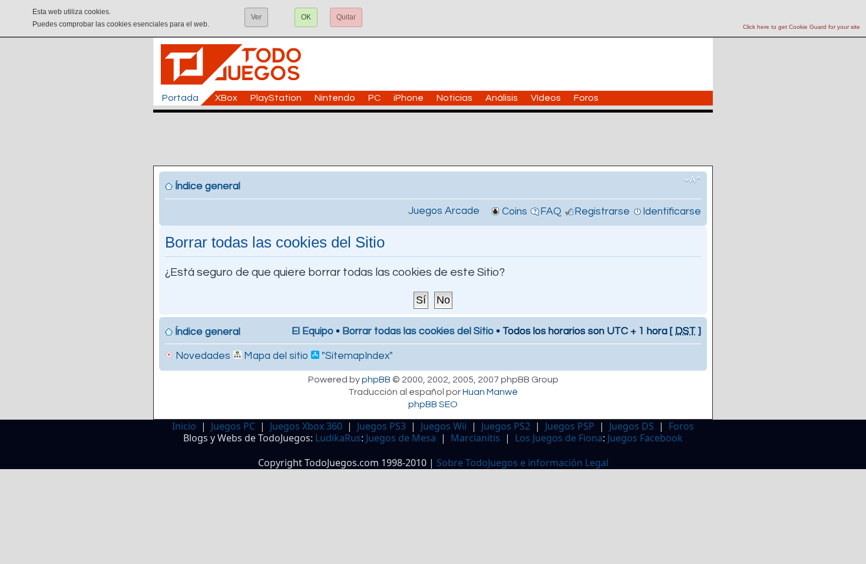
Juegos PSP (569, 426)
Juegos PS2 (505, 426)
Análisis (501, 98)
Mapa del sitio (275, 356)
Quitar (346, 17)
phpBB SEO (433, 404)
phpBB (376, 379)
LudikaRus (338, 437)
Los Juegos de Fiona (559, 437)
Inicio (184, 426)
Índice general (207, 186)
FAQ (550, 211)
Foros (586, 98)
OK (306, 17)
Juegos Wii (444, 426)
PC (374, 98)
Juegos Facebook (645, 437)
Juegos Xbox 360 (306, 426)
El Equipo (312, 331)
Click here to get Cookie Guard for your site (801, 27)
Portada (180, 98)
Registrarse (602, 211)
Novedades (201, 356)
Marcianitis (475, 437)
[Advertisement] (439, 139)
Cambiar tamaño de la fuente (692, 179)
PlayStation (276, 98)
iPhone (409, 98)
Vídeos (546, 98)
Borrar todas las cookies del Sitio (418, 331)
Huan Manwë (490, 392)
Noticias (454, 98)
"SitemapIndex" (356, 356)
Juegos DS (631, 426)
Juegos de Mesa (401, 437)
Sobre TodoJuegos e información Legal (523, 462)
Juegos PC (233, 426)
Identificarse (672, 211)
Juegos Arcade (444, 211)
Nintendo (335, 98)
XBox (226, 98)
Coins (514, 211)
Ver (256, 17)
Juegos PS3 (381, 426)
